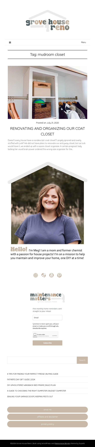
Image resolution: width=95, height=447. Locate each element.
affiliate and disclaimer (47, 417)
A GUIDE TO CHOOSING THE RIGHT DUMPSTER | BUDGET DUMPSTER (36, 391)
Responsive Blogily (62, 443)
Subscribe (47, 343)
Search (82, 360)
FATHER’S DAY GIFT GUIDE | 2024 (21, 379)
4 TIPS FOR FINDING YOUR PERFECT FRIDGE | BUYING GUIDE (32, 374)
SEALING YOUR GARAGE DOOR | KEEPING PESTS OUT (30, 396)
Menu (83, 42)
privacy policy (47, 424)
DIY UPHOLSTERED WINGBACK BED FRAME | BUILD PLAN (31, 385)
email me (47, 409)
